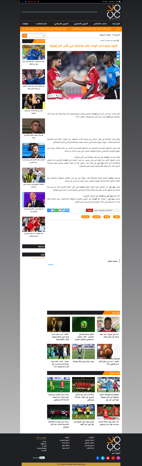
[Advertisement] (83, 123)
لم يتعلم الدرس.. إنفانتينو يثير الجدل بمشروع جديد (33, 210)
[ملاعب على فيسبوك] (23, 1)
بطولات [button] (25, 23)
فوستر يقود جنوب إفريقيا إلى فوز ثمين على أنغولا (84, 423)
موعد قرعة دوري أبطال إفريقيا (83, 361)
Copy (89, 210)
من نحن (44, 441)
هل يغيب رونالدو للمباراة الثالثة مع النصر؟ (33, 136)
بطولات (67, 437)
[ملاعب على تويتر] (26, 1)
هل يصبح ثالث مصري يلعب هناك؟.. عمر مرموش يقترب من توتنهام (67, 28)
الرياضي (96, 216)
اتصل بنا (44, 446)
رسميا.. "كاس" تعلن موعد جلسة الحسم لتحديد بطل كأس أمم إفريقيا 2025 (60, 364)
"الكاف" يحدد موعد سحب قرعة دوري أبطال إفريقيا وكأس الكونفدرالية (60, 337)
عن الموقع (43, 444)
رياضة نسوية (65, 445)
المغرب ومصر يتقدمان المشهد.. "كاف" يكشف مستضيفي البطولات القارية (84, 337)
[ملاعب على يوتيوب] (29, 1)
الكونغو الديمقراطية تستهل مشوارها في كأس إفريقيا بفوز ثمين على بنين (109, 397)
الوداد (94, 113)
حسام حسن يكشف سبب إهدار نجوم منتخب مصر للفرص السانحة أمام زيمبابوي (58, 397)
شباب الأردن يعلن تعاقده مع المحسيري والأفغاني (119, 28)
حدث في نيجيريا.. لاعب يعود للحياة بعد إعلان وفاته (109, 335)
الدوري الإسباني (61, 23)
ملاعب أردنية (65, 443)
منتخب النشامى (100, 23)
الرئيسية (116, 23)
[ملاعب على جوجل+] (32, 1)
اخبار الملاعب (90, 448)
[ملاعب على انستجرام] (35, 1)
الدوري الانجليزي (81, 23)
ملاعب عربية (65, 448)
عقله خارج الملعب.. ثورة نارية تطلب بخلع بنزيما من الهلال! (33, 62)
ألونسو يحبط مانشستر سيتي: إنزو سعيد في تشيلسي (34, 161)
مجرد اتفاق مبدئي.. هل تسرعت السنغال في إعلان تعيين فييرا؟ (33, 87)
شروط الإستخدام (41, 448)
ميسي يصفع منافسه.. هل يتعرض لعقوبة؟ (33, 111)
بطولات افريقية (105, 34)
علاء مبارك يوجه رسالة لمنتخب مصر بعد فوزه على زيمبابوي (108, 423)
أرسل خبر (44, 450)
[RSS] (38, 1)
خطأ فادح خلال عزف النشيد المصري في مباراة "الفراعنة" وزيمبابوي (84, 397)
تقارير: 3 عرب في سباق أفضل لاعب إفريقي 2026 (109, 362)
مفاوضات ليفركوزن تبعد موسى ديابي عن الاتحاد (33, 185)
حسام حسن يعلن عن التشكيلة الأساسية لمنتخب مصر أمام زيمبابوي (58, 424)
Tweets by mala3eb (38, 258)
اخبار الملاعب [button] (41, 23)
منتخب (108, 116)
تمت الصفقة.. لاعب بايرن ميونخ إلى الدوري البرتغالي (33, 234)
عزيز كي (100, 163)
